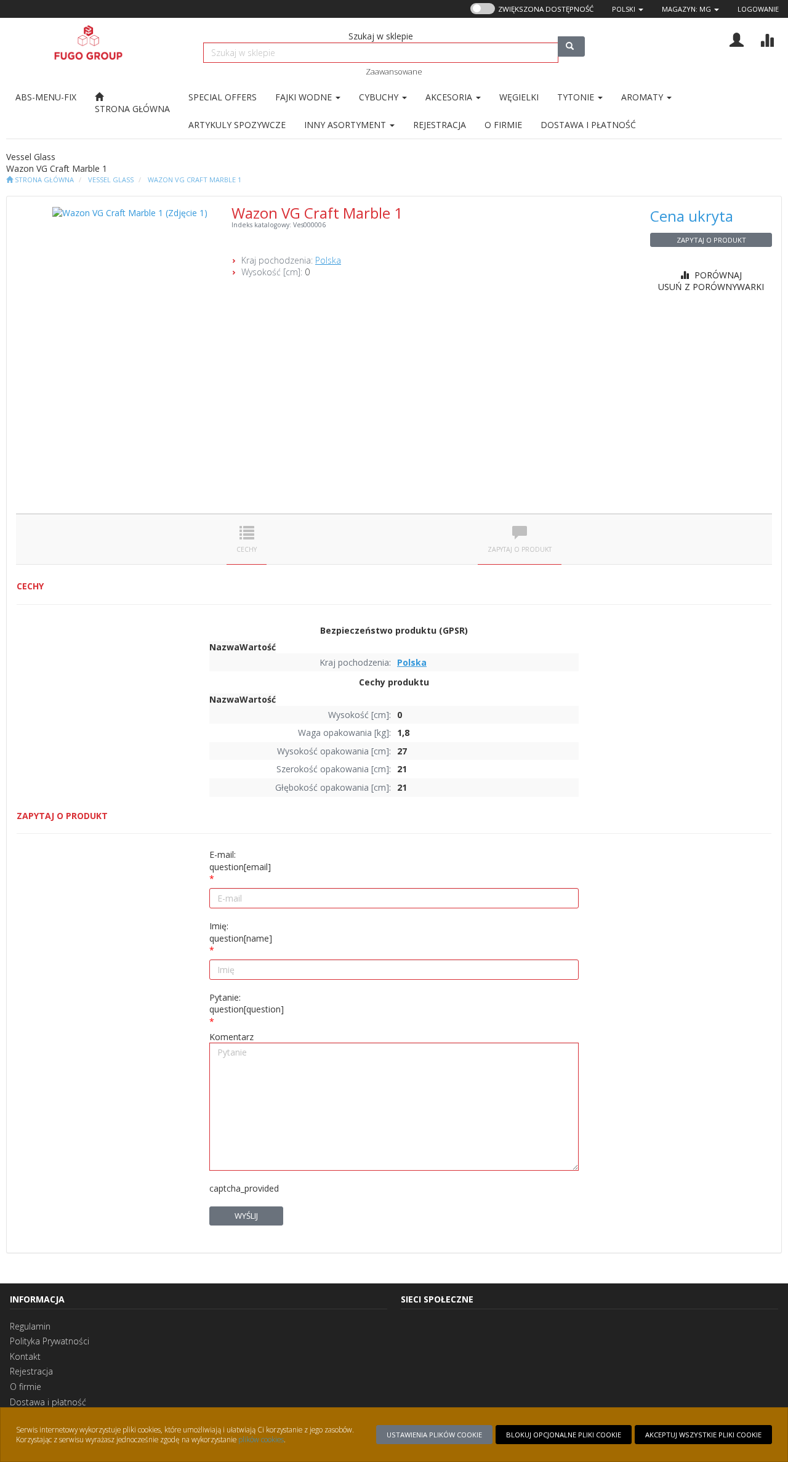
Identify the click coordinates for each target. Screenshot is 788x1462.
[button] (628, 9)
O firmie (25, 1386)
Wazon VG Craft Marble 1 (194, 179)
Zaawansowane (394, 71)
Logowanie (758, 9)
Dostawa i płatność (48, 1402)
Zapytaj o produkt (711, 239)
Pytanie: (246, 1003)
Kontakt (25, 1356)
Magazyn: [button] (686, 9)
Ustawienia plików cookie (434, 1434)
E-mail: (240, 861)
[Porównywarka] (767, 38)
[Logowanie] (737, 38)
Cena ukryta (691, 216)
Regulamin (30, 1326)
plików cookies (261, 1439)
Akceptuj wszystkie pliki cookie (703, 1434)
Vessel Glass (111, 179)
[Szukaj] (571, 46)
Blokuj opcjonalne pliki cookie (563, 1434)
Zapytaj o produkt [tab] (520, 549)
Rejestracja (31, 1371)
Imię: (240, 932)
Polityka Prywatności (49, 1341)
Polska (328, 260)
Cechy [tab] (246, 549)
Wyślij (246, 1215)
